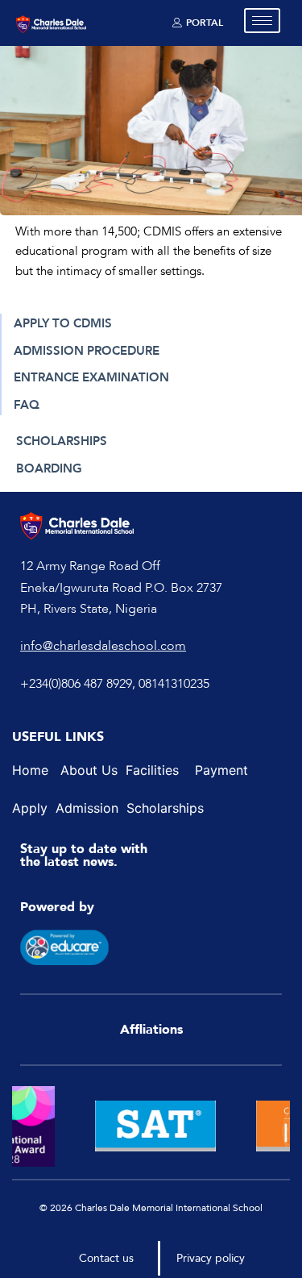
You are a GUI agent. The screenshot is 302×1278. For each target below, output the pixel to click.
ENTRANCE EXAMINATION (91, 377)
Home (30, 770)
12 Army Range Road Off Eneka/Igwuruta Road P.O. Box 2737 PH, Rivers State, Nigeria (121, 587)
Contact (99, 1258)
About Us (91, 770)
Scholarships (165, 808)
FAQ (26, 405)
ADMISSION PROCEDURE (86, 351)
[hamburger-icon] (262, 20)
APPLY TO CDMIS (63, 323)
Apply (32, 808)
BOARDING (49, 468)
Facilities (152, 770)
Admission (87, 808)
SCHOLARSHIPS (61, 441)
